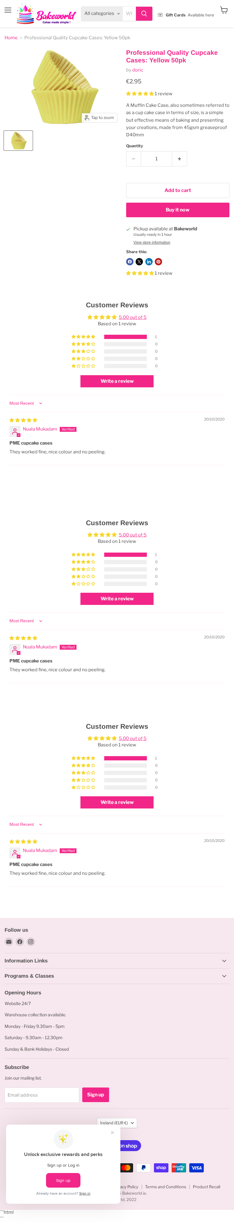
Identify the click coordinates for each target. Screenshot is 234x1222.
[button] (140, 93)
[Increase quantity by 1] (179, 158)
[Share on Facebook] (129, 261)
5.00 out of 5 (133, 317)
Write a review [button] (117, 381)
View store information (151, 242)
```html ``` (115, 14)
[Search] (144, 14)
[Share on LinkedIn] (149, 261)
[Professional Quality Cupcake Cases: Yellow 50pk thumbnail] (18, 140)
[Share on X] (139, 261)
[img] (23, 420)
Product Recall (206, 1186)
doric (137, 70)
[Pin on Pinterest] (158, 261)
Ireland (114, 1122)
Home (11, 37)
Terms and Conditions (165, 1186)
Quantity (134, 146)
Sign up (95, 1095)
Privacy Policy (125, 1186)
